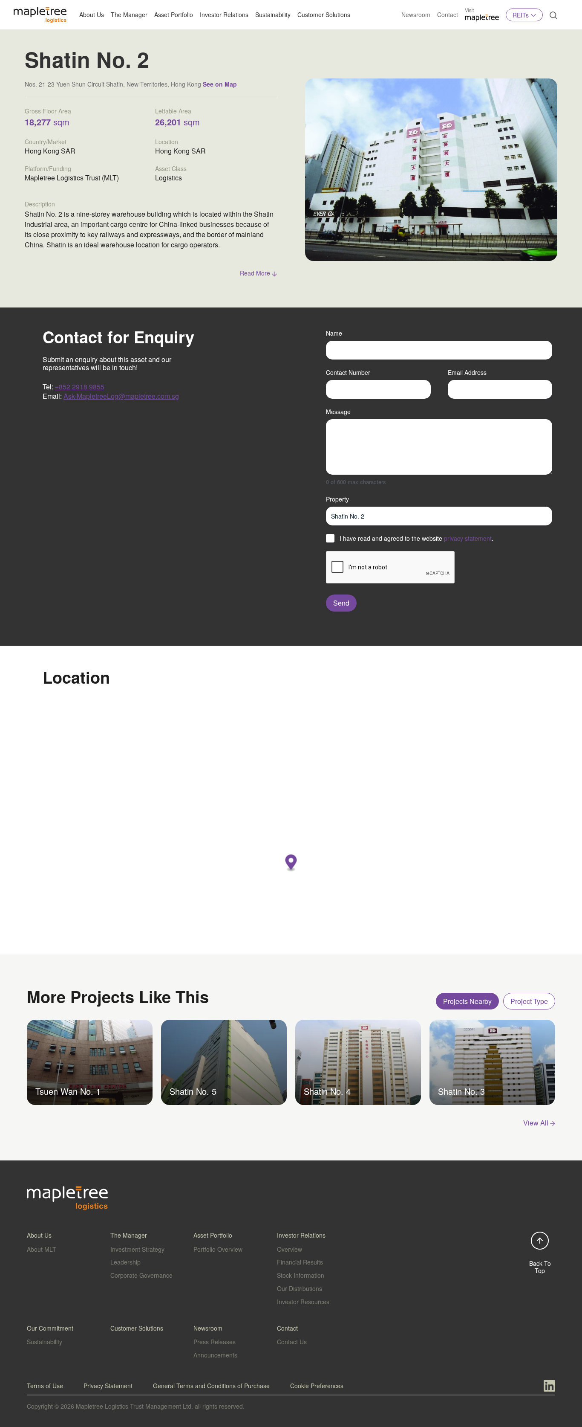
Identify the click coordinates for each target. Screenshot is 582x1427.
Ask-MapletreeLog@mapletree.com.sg (121, 396)
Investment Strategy (137, 1249)
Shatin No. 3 (461, 1091)
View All (536, 1123)
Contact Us (292, 1341)
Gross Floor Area (48, 111)
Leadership (125, 1262)
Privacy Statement (108, 1385)
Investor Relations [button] (224, 14)
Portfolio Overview (217, 1249)
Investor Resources (303, 1301)
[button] (291, 863)
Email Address (467, 372)
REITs (521, 15)
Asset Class (171, 168)
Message (338, 411)
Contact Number (348, 372)
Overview (289, 1249)
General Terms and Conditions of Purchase (211, 1385)
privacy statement (468, 538)
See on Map (220, 84)
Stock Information (300, 1275)
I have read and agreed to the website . (416, 538)
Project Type (529, 1001)
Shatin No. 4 (327, 1091)
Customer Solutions (323, 14)
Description (40, 204)
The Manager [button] (129, 14)
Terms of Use (45, 1385)
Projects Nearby (467, 1001)
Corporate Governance (141, 1275)
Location (166, 141)
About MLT (41, 1249)
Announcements (215, 1355)
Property (337, 499)
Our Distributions (299, 1288)
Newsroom (415, 14)
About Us (91, 14)
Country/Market (45, 141)
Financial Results (300, 1262)
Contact (447, 14)
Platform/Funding (48, 168)
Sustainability (273, 14)
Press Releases (214, 1341)
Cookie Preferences (316, 1385)
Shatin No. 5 (193, 1091)
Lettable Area (173, 111)
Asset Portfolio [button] (173, 14)
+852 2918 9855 (79, 387)
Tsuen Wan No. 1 (68, 1091)
